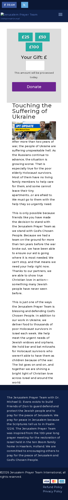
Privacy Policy (52, 491)
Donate (34, 87)
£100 (34, 47)
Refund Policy (52, 487)
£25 (25, 37)
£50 (42, 37)
